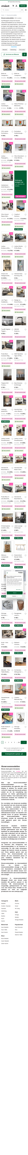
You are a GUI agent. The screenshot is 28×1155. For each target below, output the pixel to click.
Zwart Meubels (5, 941)
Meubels (3, 903)
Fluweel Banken (19, 932)
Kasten (3, 921)
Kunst (2, 918)
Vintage (17, 914)
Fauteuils (3, 908)
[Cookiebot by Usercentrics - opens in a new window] (18, 572)
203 (19, 742)
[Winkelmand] (13, 6)
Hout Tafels (4, 929)
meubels (18, 771)
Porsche (17, 903)
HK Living (17, 908)
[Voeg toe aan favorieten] (12, 74)
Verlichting (3, 911)
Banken (3, 916)
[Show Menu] (26, 10)
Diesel (16, 906)
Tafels (2, 913)
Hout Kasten (4, 932)
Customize (14, 596)
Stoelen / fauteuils (5, 906)
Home (2, 15)
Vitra (16, 929)
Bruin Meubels (4, 938)
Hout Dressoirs (19, 927)
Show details (18, 589)
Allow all (14, 592)
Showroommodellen (12, 15)
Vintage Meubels (19, 919)
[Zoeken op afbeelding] (22, 10)
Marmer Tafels (18, 934)
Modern (17, 917)
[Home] (5, 6)
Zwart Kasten (4, 943)
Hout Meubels (4, 927)
